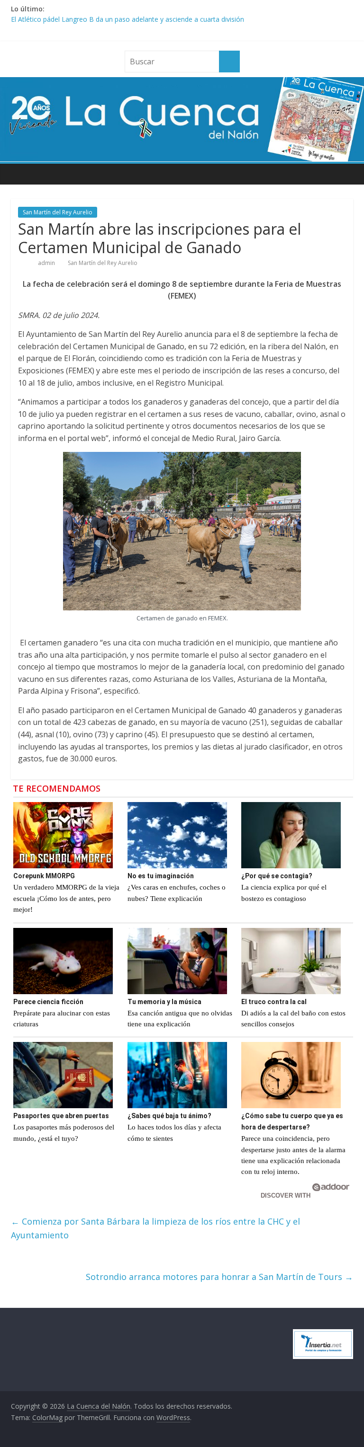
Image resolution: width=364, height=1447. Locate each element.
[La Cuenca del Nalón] (182, 83)
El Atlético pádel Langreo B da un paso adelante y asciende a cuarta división (127, 19)
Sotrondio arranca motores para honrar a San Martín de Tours (219, 1276)
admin (47, 263)
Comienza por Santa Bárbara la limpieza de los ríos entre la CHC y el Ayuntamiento (155, 1228)
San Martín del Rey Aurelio (57, 212)
